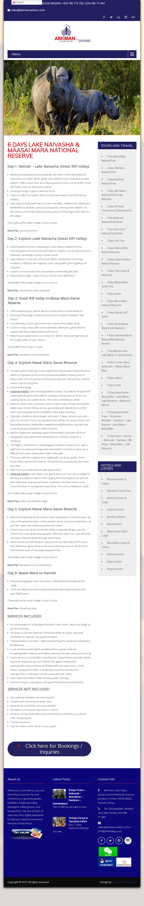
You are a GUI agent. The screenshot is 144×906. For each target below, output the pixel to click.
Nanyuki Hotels (115, 568)
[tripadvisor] (133, 17)
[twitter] (111, 17)
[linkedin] (118, 17)
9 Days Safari (114, 385)
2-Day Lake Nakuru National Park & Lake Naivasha (114, 195)
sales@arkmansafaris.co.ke (28, 10)
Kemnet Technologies (124, 882)
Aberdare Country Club (119, 490)
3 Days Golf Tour (115, 240)
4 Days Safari (114, 293)
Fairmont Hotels (115, 509)
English (20, 2)
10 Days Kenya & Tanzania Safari (78, 819)
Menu (16, 54)
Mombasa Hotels (116, 516)
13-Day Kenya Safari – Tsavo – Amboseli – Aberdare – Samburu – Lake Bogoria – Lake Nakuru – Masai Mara (116, 420)
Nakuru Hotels (114, 561)
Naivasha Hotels (115, 554)
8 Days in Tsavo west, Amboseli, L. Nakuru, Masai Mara (116, 366)
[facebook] (103, 17)
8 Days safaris (114, 377)
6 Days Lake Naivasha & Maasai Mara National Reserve (117, 339)
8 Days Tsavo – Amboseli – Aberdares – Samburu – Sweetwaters (69, 796)
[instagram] (125, 17)
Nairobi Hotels (114, 524)
